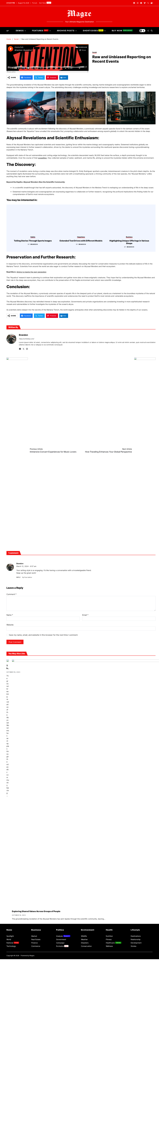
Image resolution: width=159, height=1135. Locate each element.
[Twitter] (23, 525)
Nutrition (109, 1112)
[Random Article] (148, 31)
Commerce (35, 1122)
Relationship (135, 1115)
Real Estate (35, 1115)
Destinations (136, 1112)
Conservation (86, 1122)
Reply (18, 753)
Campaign (60, 1119)
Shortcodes (93, 30)
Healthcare (113, 1119)
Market (34, 1112)
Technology (11, 1122)
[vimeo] (145, 3)
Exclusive (62, 1122)
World (8, 1115)
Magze (31, 1131)
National (12, 1119)
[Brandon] (11, 517)
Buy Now (122, 30)
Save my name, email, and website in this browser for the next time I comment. (43, 811)
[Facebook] (20, 525)
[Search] (152, 31)
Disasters (84, 1119)
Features (40, 30)
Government (61, 1115)
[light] (142, 30)
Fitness (109, 1115)
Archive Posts (66, 30)
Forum (34, 3)
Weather (84, 1115)
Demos (20, 30)
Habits (71, 428)
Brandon (72, 435)
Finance (34, 1119)
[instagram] (138, 3)
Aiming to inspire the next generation (31, 458)
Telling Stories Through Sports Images (71, 432)
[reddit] (152, 3)
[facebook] (134, 3)
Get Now (45, 3)
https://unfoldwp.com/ (26, 517)
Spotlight (10, 1112)
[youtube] (141, 3)
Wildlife (84, 1112)
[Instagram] (27, 525)
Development (136, 1119)
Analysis (63, 1112)
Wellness (109, 1122)
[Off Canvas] (7, 30)
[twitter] (148, 3)
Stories (133, 1122)
